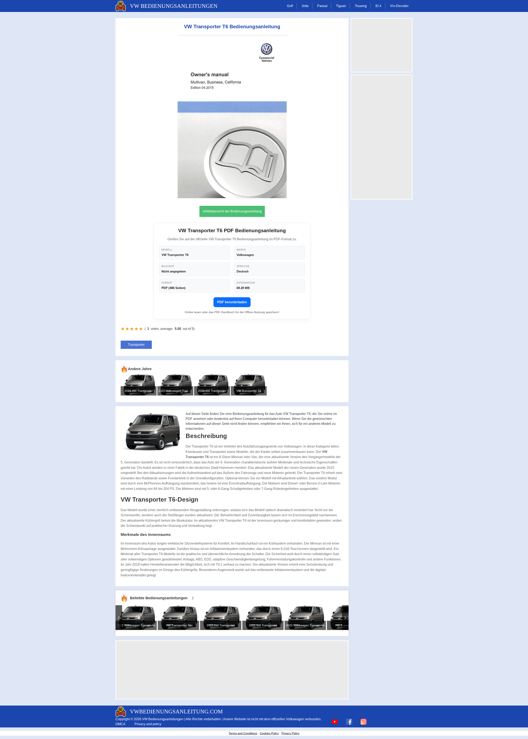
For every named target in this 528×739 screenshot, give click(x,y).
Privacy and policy (147, 724)
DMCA (120, 724)
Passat (322, 6)
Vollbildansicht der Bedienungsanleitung (232, 211)
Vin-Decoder (399, 6)
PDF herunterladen (232, 302)
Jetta (305, 6)
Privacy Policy (290, 733)
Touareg (361, 6)
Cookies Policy (269, 733)
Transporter (136, 344)
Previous (119, 617)
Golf (290, 6)
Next (345, 617)
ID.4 (378, 6)
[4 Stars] (136, 329)
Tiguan (341, 6)
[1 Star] (123, 329)
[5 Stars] (141, 329)
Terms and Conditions (243, 733)
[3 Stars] (132, 329)
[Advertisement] (232, 670)
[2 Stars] (127, 329)
